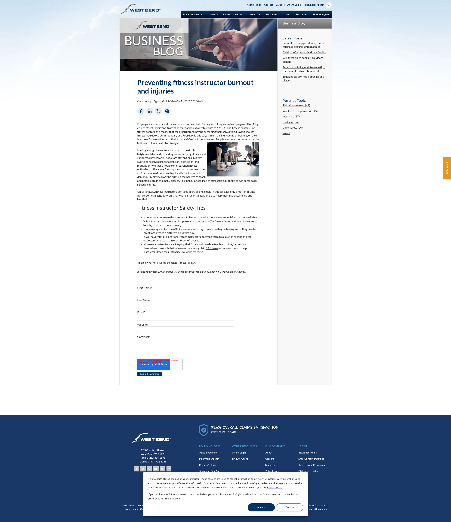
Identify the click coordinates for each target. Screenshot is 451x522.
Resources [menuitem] (302, 14)
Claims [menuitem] (287, 14)
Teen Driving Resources (311, 464)
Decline (290, 507)
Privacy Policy (274, 487)
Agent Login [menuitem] (294, 4)
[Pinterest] (149, 468)
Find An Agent (240, 458)
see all (286, 133)
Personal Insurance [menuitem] (234, 14)
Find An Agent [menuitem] (321, 14)
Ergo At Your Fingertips (311, 458)
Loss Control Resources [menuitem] (264, 14)
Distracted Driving (308, 471)
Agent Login (239, 452)
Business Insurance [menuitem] (194, 14)
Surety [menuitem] (214, 14)
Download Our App (209, 471)
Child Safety (293, 127)
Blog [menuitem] (258, 4)
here (218, 271)
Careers (269, 458)
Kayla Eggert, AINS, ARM (160, 101)
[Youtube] (156, 468)
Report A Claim (207, 464)
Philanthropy (272, 471)
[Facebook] (136, 468)
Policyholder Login (209, 458)
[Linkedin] (168, 468)
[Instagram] (162, 468)
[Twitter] (143, 468)
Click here (212, 248)
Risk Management (296, 105)
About (268, 452)
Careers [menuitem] (280, 4)
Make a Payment (208, 452)
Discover (270, 464)
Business (291, 122)
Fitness (182, 262)
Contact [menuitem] (268, 4)
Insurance (291, 116)
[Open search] (329, 5)
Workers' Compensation (162, 262)
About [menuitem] (250, 4)
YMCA (191, 262)
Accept (261, 507)
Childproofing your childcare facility (304, 52)
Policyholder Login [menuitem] (314, 4)
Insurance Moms (307, 452)
